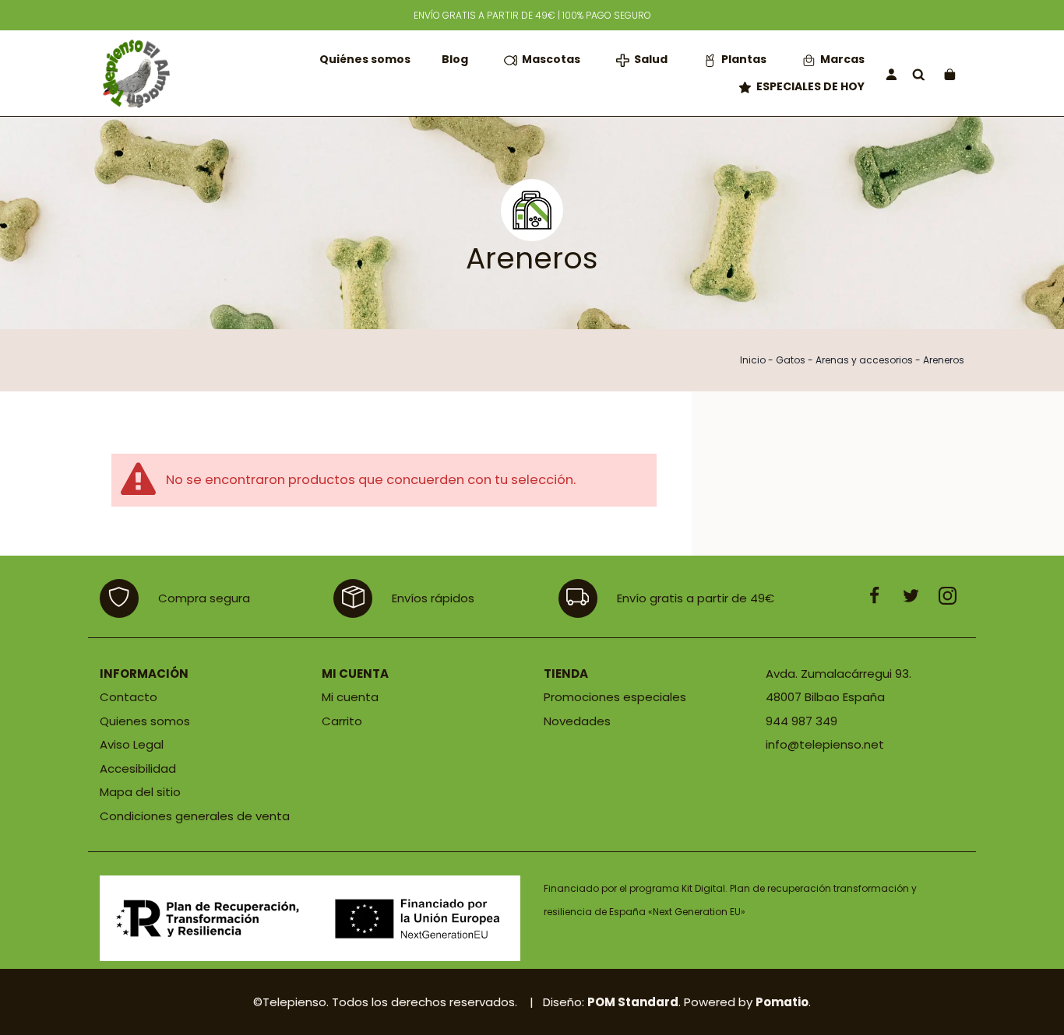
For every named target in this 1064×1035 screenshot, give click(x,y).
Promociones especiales (615, 697)
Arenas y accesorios (864, 360)
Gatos (790, 360)
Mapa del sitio (140, 792)
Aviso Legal (132, 744)
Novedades (577, 721)
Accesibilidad (138, 768)
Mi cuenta (350, 697)
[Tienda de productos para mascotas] (135, 73)
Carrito (342, 721)
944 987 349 (801, 721)
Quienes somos (145, 721)
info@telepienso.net (825, 744)
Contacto (128, 697)
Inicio (753, 360)
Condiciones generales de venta (195, 816)
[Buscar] (918, 73)
